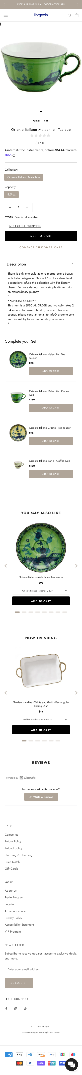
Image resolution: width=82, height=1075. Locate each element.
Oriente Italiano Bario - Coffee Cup (49, 461)
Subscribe (19, 983)
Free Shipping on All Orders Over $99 (41, 4)
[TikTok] (25, 1008)
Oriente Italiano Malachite (23, 177)
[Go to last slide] (6, 566)
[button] (41, 135)
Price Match (12, 862)
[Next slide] (76, 566)
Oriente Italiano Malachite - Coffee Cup (49, 392)
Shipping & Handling (18, 855)
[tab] (17, 612)
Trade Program (14, 897)
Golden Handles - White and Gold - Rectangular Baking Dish (41, 704)
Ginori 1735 (41, 120)
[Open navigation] (6, 15)
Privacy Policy (13, 918)
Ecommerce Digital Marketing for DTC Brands (41, 1032)
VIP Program (13, 931)
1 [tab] (41, 111)
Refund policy (13, 848)
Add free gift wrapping (25, 226)
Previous (4, 4)
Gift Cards (11, 868)
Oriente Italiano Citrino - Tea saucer (50, 427)
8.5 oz (11, 194)
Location (10, 904)
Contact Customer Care (41, 247)
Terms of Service (15, 911)
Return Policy (13, 841)
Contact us (11, 834)
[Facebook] (6, 1008)
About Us (11, 890)
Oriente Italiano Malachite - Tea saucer (47, 356)
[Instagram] (15, 1008)
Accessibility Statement (19, 924)
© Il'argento (41, 1026)
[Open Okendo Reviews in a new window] (20, 778)
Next (77, 4)
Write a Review (45, 798)
